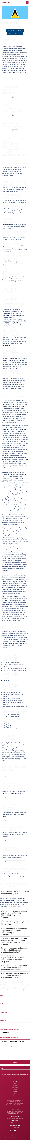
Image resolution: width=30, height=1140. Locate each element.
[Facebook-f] (19, 1130)
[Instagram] (11, 1130)
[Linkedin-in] (15, 1130)
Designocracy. (10, 1135)
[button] (27, 2)
